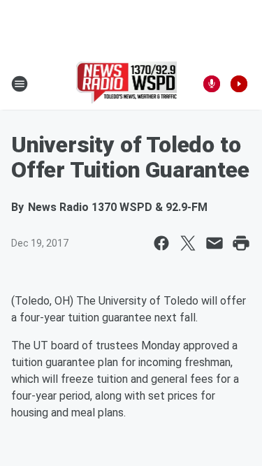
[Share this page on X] (188, 243)
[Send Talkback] (211, 83)
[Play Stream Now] (239, 83)
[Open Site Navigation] (19, 83)
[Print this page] (241, 243)
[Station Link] (126, 83)
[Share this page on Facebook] (161, 243)
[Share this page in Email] (214, 243)
